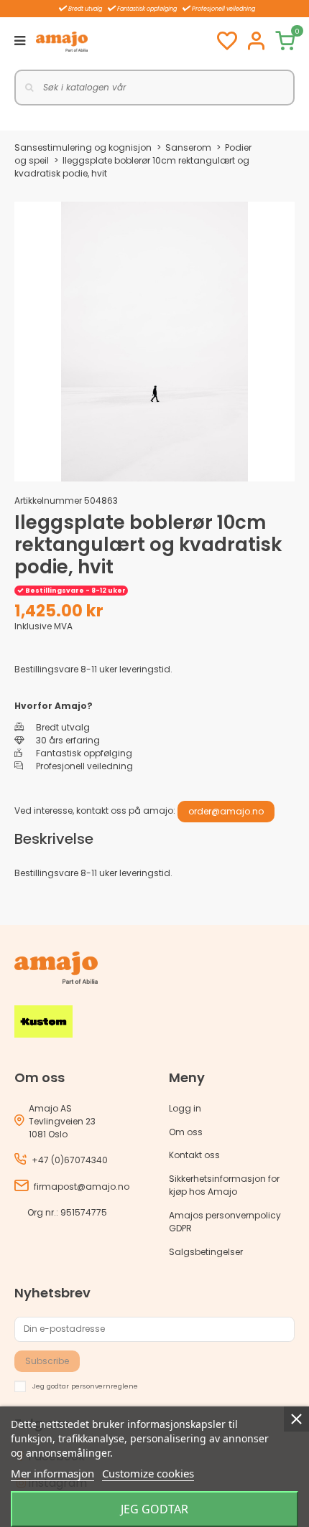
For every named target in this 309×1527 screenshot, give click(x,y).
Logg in (185, 1108)
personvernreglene (104, 1385)
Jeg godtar (154, 1509)
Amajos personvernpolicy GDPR (225, 1221)
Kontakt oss (194, 1155)
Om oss (186, 1132)
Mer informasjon (52, 1473)
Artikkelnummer (48, 500)
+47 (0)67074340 (70, 1160)
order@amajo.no (226, 811)
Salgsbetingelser (206, 1252)
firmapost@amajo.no (81, 1186)
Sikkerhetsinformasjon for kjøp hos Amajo (224, 1185)
